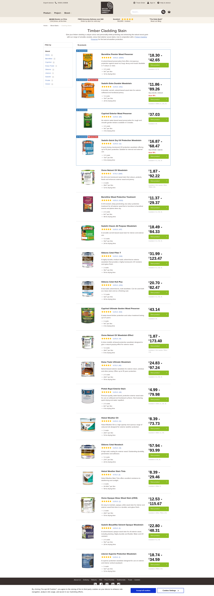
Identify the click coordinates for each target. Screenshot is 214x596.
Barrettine (50, 59)
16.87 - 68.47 (155, 143)
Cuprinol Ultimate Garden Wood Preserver (120, 308)
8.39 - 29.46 (154, 474)
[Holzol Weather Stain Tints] (87, 478)
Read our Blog (155, 20)
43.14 (154, 309)
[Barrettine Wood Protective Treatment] (87, 204)
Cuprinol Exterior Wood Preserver (116, 113)
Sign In (152, 3)
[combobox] (148, 11)
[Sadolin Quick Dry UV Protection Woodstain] (88, 147)
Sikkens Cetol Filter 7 (111, 253)
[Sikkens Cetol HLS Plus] (87, 289)
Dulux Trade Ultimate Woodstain (116, 362)
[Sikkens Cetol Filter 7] (87, 260)
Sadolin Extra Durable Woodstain (116, 83)
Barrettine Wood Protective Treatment (118, 197)
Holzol (49, 84)
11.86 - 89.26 (155, 86)
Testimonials (121, 580)
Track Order (140, 3)
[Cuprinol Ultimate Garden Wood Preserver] (87, 315)
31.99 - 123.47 (155, 256)
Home (45, 26)
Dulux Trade (50, 66)
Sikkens (49, 69)
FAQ (100, 580)
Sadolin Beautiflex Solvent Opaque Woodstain (122, 525)
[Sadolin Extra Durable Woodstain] (88, 90)
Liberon (49, 73)
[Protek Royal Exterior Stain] (87, 396)
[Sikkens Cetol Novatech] (87, 451)
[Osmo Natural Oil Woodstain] (87, 177)
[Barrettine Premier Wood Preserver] (88, 61)
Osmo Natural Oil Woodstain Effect (117, 335)
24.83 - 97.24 (155, 365)
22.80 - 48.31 (155, 528)
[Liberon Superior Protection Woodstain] (87, 561)
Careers (137, 580)
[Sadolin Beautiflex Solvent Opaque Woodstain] (87, 532)
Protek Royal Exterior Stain (113, 389)
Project (57, 13)
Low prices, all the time (58, 20)
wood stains (54, 26)
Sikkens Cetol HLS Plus (112, 282)
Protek (48, 80)
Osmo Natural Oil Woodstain (114, 170)
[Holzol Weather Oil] (87, 425)
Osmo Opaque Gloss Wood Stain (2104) (119, 498)
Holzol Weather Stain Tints (113, 471)
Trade (130, 580)
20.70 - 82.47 (155, 285)
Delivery (86, 580)
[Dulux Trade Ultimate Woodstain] (87, 369)
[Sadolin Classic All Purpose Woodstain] (87, 233)
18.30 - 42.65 (155, 57)
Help (165, 3)
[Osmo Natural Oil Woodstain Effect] (87, 342)
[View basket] (169, 12)
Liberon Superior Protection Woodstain (118, 554)
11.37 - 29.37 (155, 200)
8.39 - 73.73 (154, 421)
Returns (94, 580)
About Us (77, 580)
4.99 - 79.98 (154, 392)
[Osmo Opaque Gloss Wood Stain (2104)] (87, 505)
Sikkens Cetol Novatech (112, 444)
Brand (67, 13)
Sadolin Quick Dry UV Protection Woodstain (121, 140)
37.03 (154, 114)
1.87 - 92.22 (154, 173)
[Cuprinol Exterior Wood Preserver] (88, 120)
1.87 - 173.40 (155, 338)
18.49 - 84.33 (155, 229)
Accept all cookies (143, 590)
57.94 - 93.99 (155, 448)
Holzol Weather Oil (109, 418)
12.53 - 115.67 (155, 501)
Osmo (48, 55)
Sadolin (49, 77)
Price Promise (109, 580)
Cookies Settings (169, 590)
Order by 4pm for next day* (90, 20)
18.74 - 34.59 (155, 557)
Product (46, 13)
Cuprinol (49, 62)
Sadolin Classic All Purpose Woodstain (119, 226)
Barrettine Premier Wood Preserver (117, 54)
